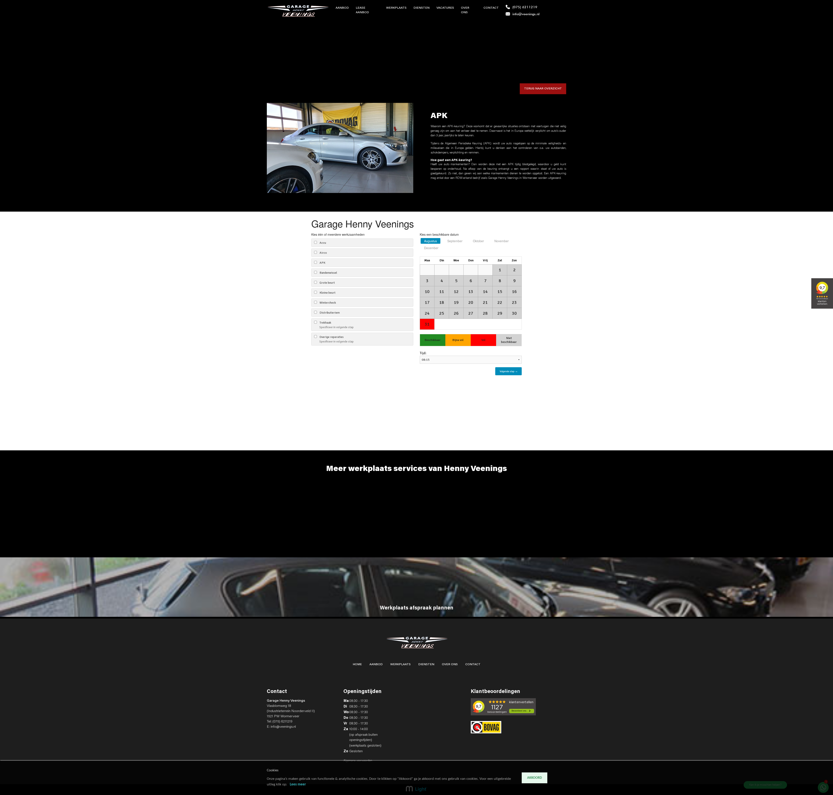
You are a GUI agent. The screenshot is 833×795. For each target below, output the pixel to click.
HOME (357, 664)
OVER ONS (450, 664)
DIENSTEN (426, 664)
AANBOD (376, 664)
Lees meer (298, 784)
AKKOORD (534, 778)
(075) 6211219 (282, 721)
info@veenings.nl (283, 727)
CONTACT (472, 664)
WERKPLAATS (400, 664)
